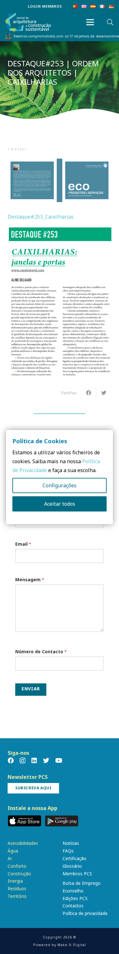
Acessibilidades (23, 843)
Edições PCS (75, 898)
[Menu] (90, 22)
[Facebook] (11, 760)
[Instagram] (22, 760)
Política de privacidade (85, 913)
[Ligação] (28, 22)
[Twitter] (46, 760)
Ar (10, 858)
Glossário (72, 866)
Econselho (73, 891)
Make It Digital (71, 945)
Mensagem (29, 579)
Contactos (73, 906)
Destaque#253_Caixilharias (41, 216)
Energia (15, 881)
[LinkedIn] (34, 760)
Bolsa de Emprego (82, 883)
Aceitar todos (59, 503)
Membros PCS (77, 874)
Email (23, 544)
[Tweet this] (103, 393)
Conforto (17, 866)
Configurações (59, 485)
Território (17, 896)
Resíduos (17, 888)
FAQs (68, 851)
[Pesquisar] (110, 22)
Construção (19, 874)
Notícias (71, 843)
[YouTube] (58, 760)
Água (13, 851)
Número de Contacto (41, 651)
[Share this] (88, 393)
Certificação (74, 858)
